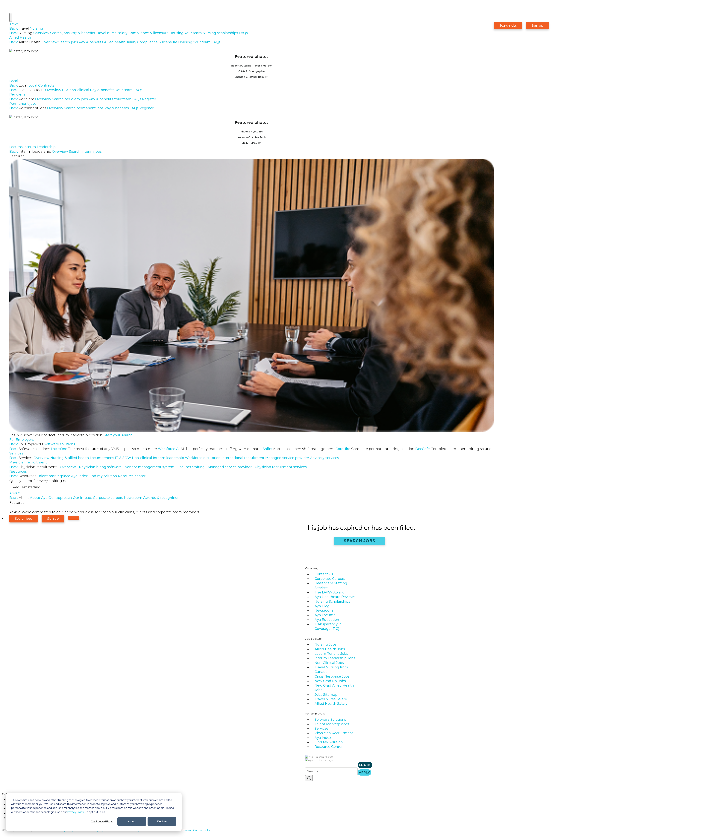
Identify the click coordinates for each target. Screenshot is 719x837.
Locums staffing (191, 467)
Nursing (36, 28)
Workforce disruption (203, 458)
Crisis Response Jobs (332, 676)
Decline (162, 821)
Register (149, 99)
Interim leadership (168, 458)
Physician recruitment (28, 462)
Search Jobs (359, 540)
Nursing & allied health (69, 458)
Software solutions (59, 444)
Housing (176, 33)
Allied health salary (120, 42)
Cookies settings (102, 821)
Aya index (79, 476)
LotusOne (104, 449)
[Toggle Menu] (10, 17)
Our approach (60, 498)
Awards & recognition (161, 498)
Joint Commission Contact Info (189, 830)
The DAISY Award (329, 592)
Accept (131, 821)
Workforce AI (210, 449)
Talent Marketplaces (332, 724)
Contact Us (324, 574)
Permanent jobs (23, 104)
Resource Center (329, 747)
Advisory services (324, 458)
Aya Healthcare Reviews (335, 597)
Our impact (82, 498)
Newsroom (133, 498)
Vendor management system (150, 467)
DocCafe (454, 449)
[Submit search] (309, 778)
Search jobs (60, 33)
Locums (16, 147)
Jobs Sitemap (326, 695)
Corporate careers (108, 498)
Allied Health (20, 37)
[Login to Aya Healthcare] (73, 518)
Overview (41, 33)
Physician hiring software (100, 467)
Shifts (299, 449)
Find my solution (103, 476)
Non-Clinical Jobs (329, 663)
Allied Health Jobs (330, 649)
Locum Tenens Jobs (331, 654)
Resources (18, 471)
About (14, 493)
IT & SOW (123, 458)
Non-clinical (142, 458)
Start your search (118, 435)
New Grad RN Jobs (330, 681)
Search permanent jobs (84, 108)
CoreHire (375, 449)
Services (16, 453)
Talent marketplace (53, 476)
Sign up (537, 25)
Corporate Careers (330, 579)
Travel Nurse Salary (331, 699)
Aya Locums (325, 615)
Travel (14, 24)
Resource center (131, 476)
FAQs (243, 33)
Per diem (17, 94)
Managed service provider (287, 458)
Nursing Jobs (325, 644)
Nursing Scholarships (332, 601)
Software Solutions (330, 719)
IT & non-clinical (75, 90)
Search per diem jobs (70, 99)
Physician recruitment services (281, 467)
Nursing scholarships (220, 33)
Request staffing (26, 487)
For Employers (21, 440)
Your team (193, 33)
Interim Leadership (40, 147)
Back (13, 28)
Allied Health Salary (331, 704)
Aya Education (327, 620)
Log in (365, 765)
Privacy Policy (75, 812)
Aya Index (323, 738)
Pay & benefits (83, 33)
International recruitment (243, 458)
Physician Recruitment (334, 733)
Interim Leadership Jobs (335, 658)
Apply (364, 772)
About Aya (39, 498)
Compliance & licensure (148, 33)
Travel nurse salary (112, 33)
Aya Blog (322, 606)
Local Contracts (41, 85)
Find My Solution (329, 742)
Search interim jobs (85, 151)
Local (13, 81)
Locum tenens (102, 458)
